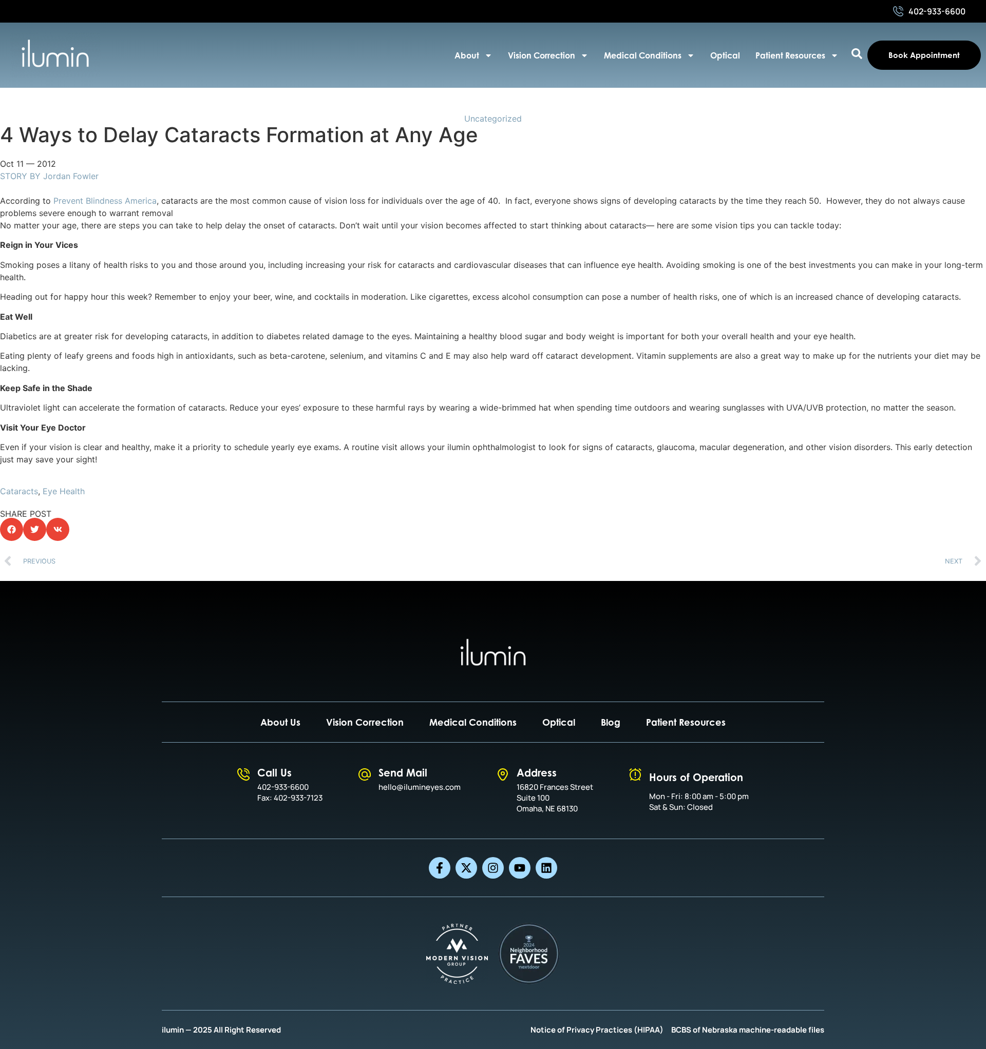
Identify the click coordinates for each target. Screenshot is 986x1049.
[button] (11, 529)
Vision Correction (541, 55)
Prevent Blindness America (105, 201)
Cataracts (19, 491)
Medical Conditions (642, 55)
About (466, 55)
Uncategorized (493, 118)
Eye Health (64, 491)
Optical (725, 55)
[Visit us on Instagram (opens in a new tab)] (493, 868)
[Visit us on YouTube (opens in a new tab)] (519, 868)
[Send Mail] (364, 774)
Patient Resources (790, 55)
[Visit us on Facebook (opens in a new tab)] (439, 868)
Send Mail (402, 772)
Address (537, 772)
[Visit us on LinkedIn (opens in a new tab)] (546, 868)
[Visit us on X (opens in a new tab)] (466, 868)
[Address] (503, 774)
